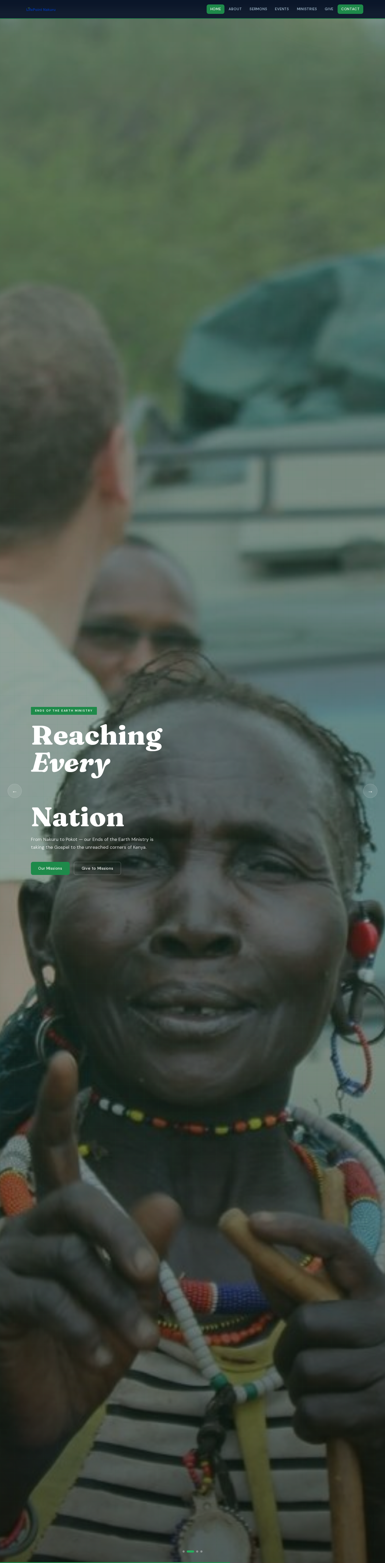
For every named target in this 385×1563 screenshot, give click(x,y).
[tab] (184, 1551)
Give (329, 9)
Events (282, 9)
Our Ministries (51, 854)
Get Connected (99, 854)
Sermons (258, 9)
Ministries (307, 9)
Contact (350, 9)
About (235, 9)
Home (215, 9)
